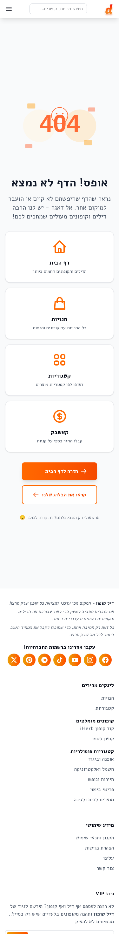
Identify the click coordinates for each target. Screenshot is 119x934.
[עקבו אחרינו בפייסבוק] (105, 660)
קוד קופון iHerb (97, 728)
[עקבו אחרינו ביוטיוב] (75, 660)
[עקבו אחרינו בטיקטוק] (59, 660)
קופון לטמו (103, 738)
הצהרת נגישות (99, 847)
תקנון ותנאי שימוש (95, 837)
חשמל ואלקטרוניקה (94, 769)
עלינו (108, 858)
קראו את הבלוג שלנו (64, 494)
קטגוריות (105, 708)
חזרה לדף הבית (61, 471)
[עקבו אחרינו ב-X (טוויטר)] (14, 660)
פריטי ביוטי (102, 789)
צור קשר (105, 868)
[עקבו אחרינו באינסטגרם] (90, 660)
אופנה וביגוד (101, 759)
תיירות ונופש (101, 779)
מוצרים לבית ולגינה (94, 799)
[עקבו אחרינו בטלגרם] (44, 660)
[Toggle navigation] (9, 9)
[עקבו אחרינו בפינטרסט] (29, 660)
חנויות (107, 698)
